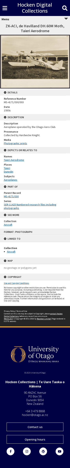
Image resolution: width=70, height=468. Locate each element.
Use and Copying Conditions (16, 283)
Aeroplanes (10, 180)
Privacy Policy (9, 311)
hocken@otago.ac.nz (35, 415)
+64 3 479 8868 (35, 411)
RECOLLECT (8, 318)
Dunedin (8, 171)
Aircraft (11, 251)
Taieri (7, 168)
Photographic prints (15, 143)
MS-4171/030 (11, 196)
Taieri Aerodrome (14, 160)
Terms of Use (22, 311)
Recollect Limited (44, 318)
